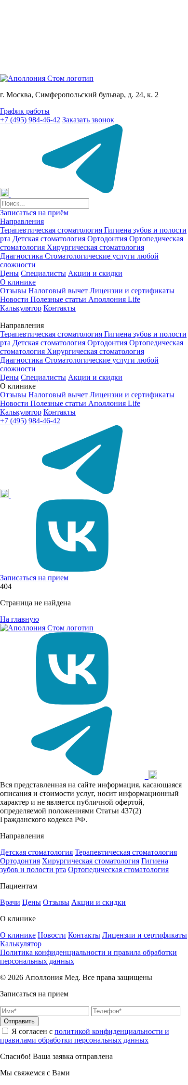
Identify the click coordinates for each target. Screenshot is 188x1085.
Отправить (19, 1021)
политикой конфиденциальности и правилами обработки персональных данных (84, 1035)
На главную (19, 619)
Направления (22, 221)
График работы (25, 111)
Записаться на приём (34, 213)
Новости (15, 299)
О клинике (18, 282)
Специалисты (43, 273)
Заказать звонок (88, 120)
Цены (9, 273)
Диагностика (22, 256)
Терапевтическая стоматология (52, 230)
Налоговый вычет (59, 291)
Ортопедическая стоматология (118, 869)
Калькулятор (20, 308)
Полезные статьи (59, 299)
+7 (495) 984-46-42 (30, 120)
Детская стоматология (50, 239)
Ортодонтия (108, 239)
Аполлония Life (114, 299)
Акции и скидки (95, 273)
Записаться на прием (34, 578)
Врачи (10, 902)
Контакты (59, 308)
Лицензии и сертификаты (132, 291)
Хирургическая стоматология (95, 247)
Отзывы (14, 291)
